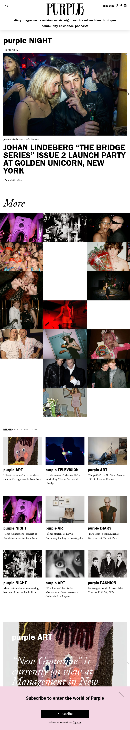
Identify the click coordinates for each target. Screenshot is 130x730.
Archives (95, 20)
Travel (83, 20)
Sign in (77, 722)
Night (68, 20)
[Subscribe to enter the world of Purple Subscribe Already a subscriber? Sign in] (65, 94)
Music (58, 20)
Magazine (30, 20)
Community (50, 26)
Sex (75, 20)
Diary (17, 20)
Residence (66, 26)
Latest (34, 429)
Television (45, 20)
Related (8, 429)
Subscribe (65, 713)
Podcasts (81, 26)
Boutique (109, 20)
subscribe (109, 5)
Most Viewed (21, 429)
